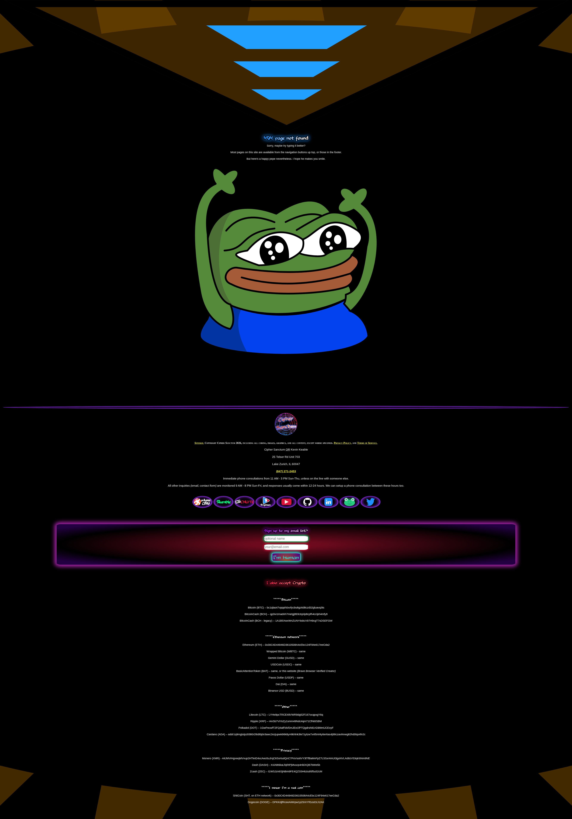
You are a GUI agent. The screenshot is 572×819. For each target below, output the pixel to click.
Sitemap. (199, 442)
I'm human (286, 557)
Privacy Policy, (343, 442)
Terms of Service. (367, 442)
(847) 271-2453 (286, 471)
